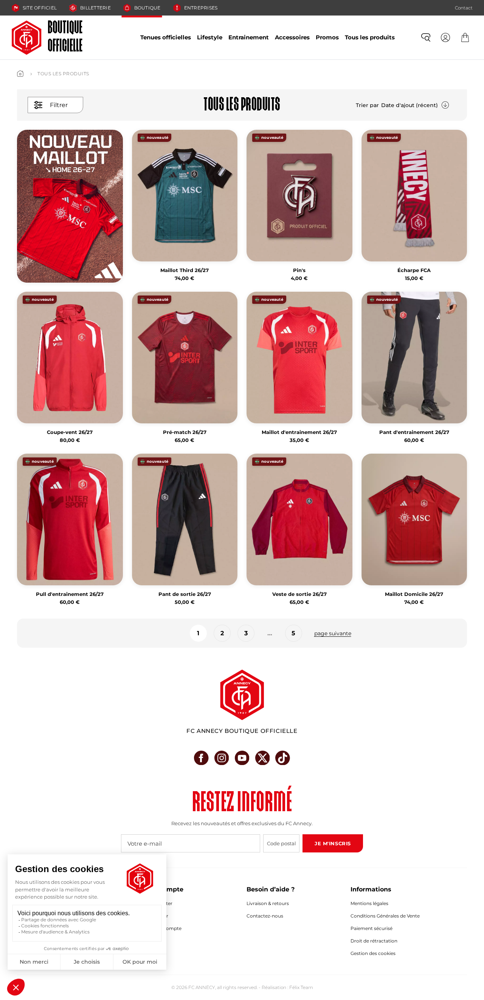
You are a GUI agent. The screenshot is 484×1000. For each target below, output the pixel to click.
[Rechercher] (425, 37)
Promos (327, 37)
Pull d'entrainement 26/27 (70, 594)
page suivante (332, 633)
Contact (464, 8)
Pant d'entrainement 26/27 (414, 432)
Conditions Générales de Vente (385, 916)
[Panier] (465, 37)
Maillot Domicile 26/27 (414, 594)
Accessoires (292, 37)
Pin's (299, 270)
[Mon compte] (445, 37)
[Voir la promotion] (70, 206)
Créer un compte (162, 928)
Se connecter (157, 903)
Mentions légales (369, 903)
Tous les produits (370, 37)
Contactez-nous (265, 916)
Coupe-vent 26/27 (70, 432)
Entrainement (248, 37)
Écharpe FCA (414, 270)
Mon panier (155, 916)
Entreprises (201, 8)
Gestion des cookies (373, 953)
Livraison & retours (268, 903)
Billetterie (95, 8)
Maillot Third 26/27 (184, 270)
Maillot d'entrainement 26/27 (299, 432)
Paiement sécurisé (371, 928)
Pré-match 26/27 (184, 432)
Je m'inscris (333, 843)
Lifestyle (209, 37)
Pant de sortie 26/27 (184, 594)
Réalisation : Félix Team (287, 987)
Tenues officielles (165, 37)
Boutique (147, 8)
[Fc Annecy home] (242, 695)
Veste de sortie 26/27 (299, 594)
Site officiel (40, 8)
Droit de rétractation (374, 941)
